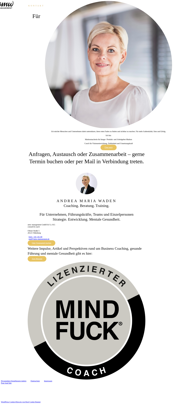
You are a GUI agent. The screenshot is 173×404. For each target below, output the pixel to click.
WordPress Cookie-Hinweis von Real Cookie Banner (21, 402)
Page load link (6, 383)
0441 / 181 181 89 (35, 237)
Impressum (48, 381)
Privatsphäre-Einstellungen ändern (13, 381)
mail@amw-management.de (39, 239)
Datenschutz (35, 381)
